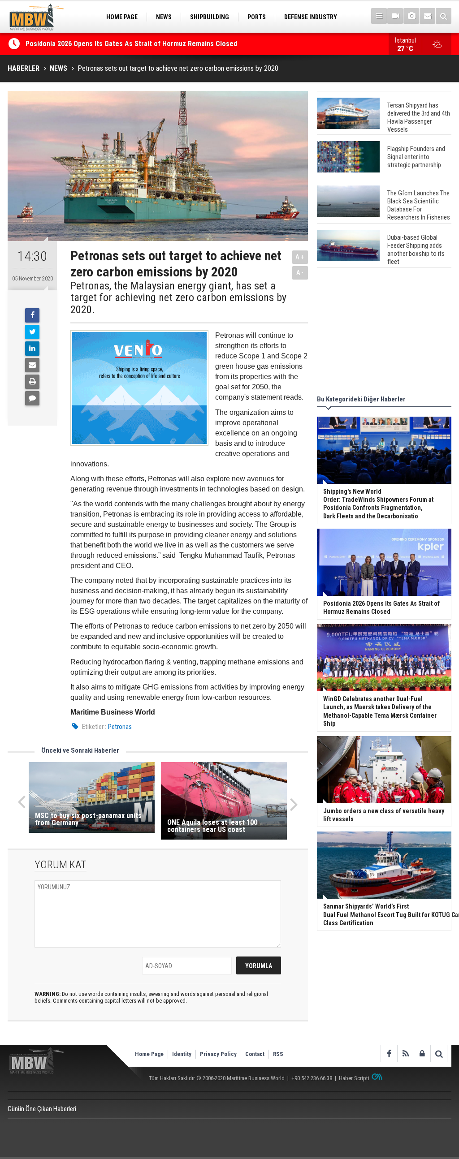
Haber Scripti (354, 1078)
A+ (300, 257)
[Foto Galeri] (411, 16)
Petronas (120, 727)
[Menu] (379, 16)
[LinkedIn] (32, 348)
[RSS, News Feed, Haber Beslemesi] (405, 1053)
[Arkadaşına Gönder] (32, 365)
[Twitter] (32, 332)
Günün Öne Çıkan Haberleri (42, 1109)
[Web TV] (395, 16)
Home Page (149, 1054)
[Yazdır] (32, 382)
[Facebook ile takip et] (389, 1053)
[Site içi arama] (443, 16)
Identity (181, 1054)
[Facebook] (32, 315)
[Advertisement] (384, 333)
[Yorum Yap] (32, 398)
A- (300, 272)
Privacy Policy (218, 1054)
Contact (254, 1054)
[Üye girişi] (422, 1053)
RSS (278, 1054)
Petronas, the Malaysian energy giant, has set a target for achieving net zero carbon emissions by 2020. (178, 297)
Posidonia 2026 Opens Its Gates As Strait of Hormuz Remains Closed (132, 43)
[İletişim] (427, 16)
